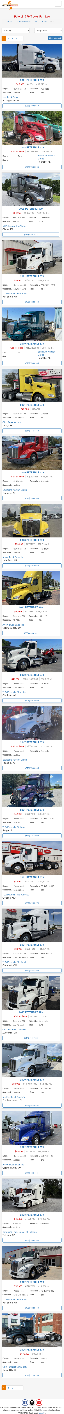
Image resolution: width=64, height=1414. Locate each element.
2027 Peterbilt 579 (31, 1012)
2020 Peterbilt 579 (32, 675)
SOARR (42, 1412)
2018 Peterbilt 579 (32, 147)
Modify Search (55, 38)
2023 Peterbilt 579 (32, 540)
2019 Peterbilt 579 (32, 343)
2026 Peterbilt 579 (32, 1349)
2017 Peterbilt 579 (32, 742)
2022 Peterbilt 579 (31, 208)
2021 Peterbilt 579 (32, 80)
